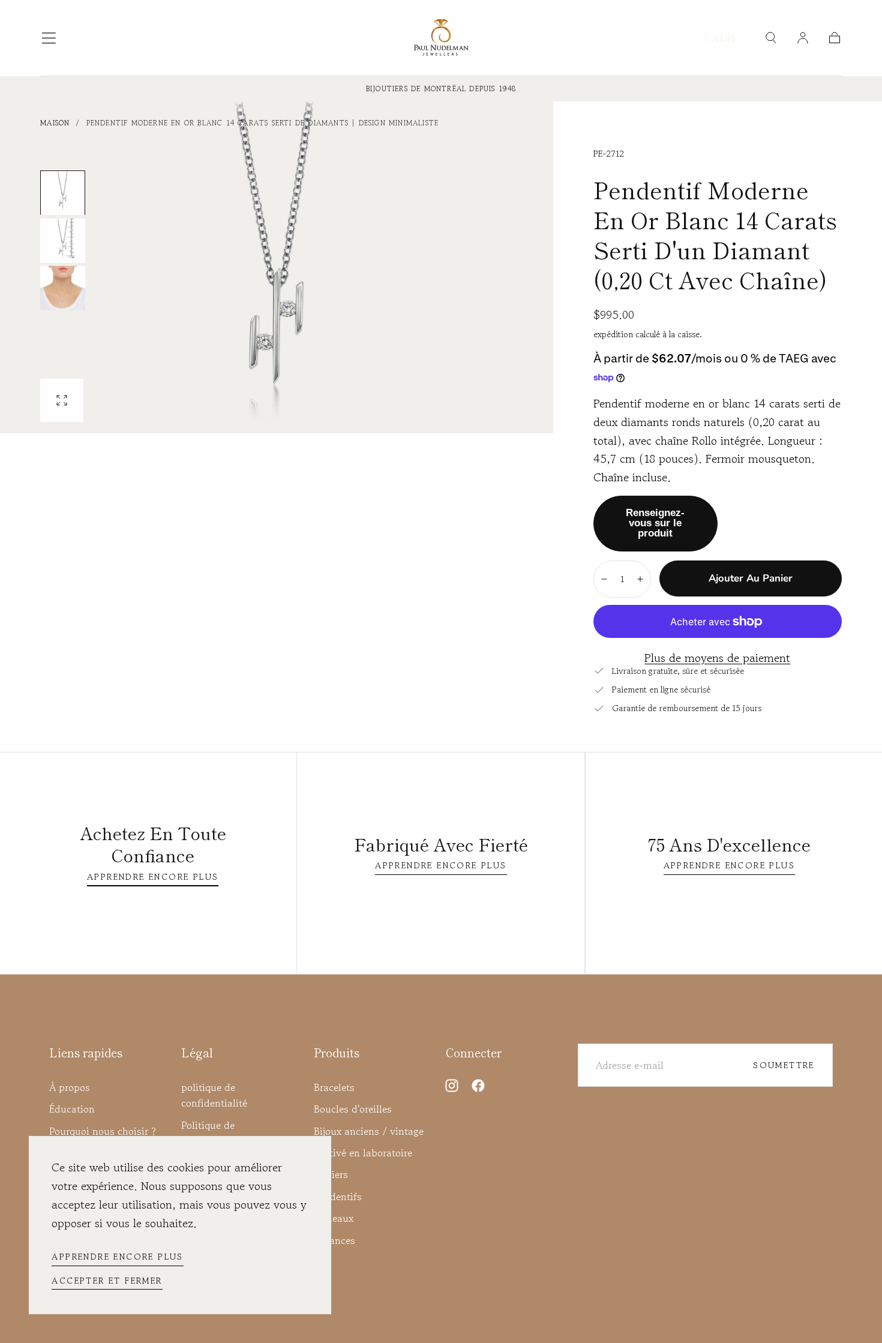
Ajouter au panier (751, 578)
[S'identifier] (803, 38)
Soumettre (784, 1065)
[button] (49, 38)
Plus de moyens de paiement (717, 658)
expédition (614, 334)
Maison (55, 123)
